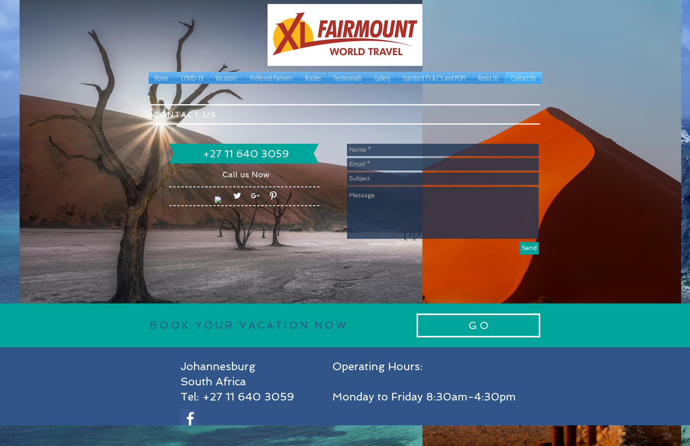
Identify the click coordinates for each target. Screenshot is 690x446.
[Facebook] (188, 417)
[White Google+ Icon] (255, 195)
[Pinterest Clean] (273, 195)
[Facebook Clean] (219, 200)
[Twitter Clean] (237, 195)
